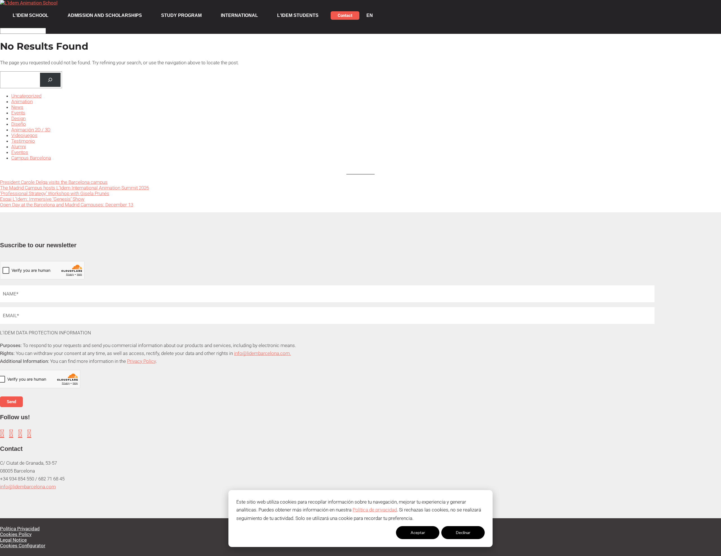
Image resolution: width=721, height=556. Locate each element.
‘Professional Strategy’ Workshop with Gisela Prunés (54, 193)
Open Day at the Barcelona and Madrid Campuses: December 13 (66, 205)
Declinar (463, 532)
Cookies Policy (16, 534)
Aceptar (418, 532)
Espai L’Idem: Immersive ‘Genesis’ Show (42, 199)
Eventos (19, 152)
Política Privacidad (20, 528)
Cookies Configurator (22, 545)
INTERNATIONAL (239, 15)
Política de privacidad (375, 510)
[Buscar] (50, 80)
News (17, 107)
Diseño (18, 124)
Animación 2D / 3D (30, 130)
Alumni (18, 146)
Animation (22, 101)
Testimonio (23, 141)
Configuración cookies (372, 532)
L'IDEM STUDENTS (298, 15)
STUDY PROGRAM (181, 15)
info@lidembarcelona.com (28, 486)
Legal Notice (13, 540)
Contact (345, 15)
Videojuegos (24, 135)
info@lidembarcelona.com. (262, 353)
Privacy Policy (141, 361)
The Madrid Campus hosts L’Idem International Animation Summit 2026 (74, 188)
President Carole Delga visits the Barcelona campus (54, 182)
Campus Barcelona (31, 158)
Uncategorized (26, 96)
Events (18, 113)
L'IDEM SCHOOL (30, 15)
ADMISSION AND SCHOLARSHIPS (105, 15)
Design (18, 118)
